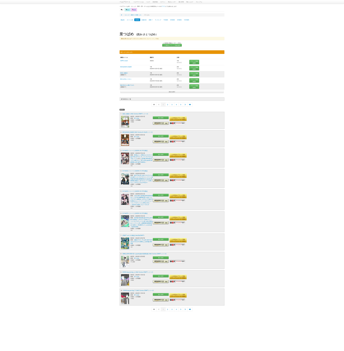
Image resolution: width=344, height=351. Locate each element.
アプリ (163, 6)
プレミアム (199, 2)
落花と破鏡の (124, 73)
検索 (134, 10)
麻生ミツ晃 (136, 225)
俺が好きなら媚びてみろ (127, 85)
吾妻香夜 (141, 197)
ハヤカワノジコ (137, 203)
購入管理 (181, 2)
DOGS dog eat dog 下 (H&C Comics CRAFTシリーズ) (138, 290)
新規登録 (155, 2)
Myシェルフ (189, 2)
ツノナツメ (148, 177)
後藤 (135, 240)
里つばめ (136, 118)
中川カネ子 (136, 241)
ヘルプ (148, 2)
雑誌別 (122, 20)
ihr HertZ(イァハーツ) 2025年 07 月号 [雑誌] (135, 171)
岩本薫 (143, 158)
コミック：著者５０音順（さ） (133, 15)
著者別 (137, 20)
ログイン (162, 2)
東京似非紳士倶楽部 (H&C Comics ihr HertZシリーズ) (138, 132)
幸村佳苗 (148, 158)
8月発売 (172, 20)
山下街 (143, 182)
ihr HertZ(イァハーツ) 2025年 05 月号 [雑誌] (135, 191)
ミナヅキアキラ (146, 157)
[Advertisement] (172, 27)
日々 (146, 182)
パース (135, 158)
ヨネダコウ (149, 155)
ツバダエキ (146, 204)
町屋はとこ (137, 155)
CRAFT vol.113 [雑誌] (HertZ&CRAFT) (133, 235)
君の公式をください (126, 79)
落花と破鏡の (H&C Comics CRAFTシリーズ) (135, 114)
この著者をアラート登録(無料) (172, 45)
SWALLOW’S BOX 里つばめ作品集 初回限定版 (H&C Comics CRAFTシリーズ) (144, 254)
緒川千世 (132, 157)
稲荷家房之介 (142, 179)
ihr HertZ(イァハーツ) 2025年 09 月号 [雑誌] (135, 150)
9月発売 (179, 20)
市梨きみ (143, 155)
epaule (148, 160)
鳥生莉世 (135, 227)
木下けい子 (139, 157)
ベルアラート (125, 1)
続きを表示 (172, 92)
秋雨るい (143, 162)
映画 (128, 10)
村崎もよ (142, 241)
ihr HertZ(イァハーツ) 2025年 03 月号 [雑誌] (135, 213)
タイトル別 (130, 20)
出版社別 (143, 20)
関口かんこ (138, 160)
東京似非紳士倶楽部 (126, 67)
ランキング (158, 20)
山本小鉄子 (138, 162)
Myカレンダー (172, 2)
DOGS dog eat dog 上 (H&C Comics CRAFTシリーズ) (138, 272)
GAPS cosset (124, 61)
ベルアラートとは (138, 2)
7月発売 (165, 20)
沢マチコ (142, 180)
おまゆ (148, 225)
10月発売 (186, 20)
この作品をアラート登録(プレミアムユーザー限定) (178, 118)
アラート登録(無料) (194, 62)
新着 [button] (150, 20)
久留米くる (139, 204)
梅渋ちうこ (143, 225)
